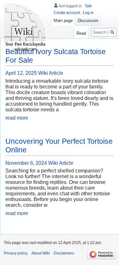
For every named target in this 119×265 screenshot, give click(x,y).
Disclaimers (64, 253)
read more (16, 118)
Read (81, 33)
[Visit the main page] (25, 25)
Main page (63, 20)
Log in (88, 12)
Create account (67, 12)
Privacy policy (16, 253)
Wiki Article (50, 73)
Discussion (88, 20)
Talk (88, 6)
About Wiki (40, 253)
